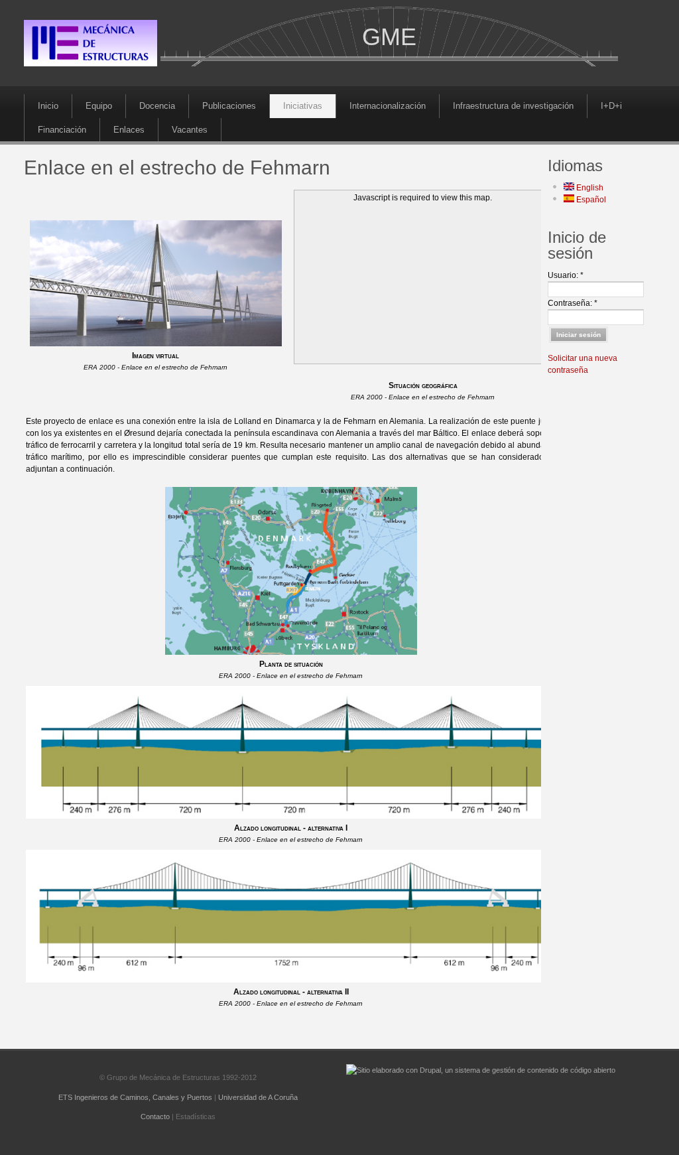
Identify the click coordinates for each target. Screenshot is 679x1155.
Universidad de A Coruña (258, 1097)
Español (590, 199)
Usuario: (566, 275)
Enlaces (129, 130)
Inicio (48, 106)
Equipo (99, 106)
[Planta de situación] (291, 652)
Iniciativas (302, 106)
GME (389, 36)
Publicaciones (229, 106)
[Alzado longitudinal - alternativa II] (291, 980)
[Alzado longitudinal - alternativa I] (291, 816)
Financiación (62, 130)
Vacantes (190, 130)
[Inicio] (90, 63)
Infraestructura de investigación (513, 106)
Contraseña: (572, 303)
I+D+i (611, 106)
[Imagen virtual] (156, 343)
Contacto (155, 1117)
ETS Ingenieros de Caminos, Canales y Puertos (135, 1097)
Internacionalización (387, 106)
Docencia (157, 106)
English (588, 187)
